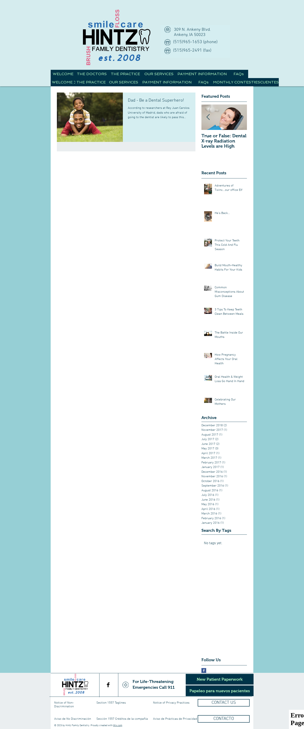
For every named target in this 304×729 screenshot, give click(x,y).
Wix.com (117, 725)
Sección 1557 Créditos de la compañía (122, 719)
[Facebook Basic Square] (203, 670)
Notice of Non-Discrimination (64, 704)
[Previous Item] (208, 117)
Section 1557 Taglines (111, 703)
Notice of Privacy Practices (171, 703)
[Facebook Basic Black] (108, 684)
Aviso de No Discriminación (72, 719)
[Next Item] (240, 117)
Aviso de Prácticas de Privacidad (175, 719)
